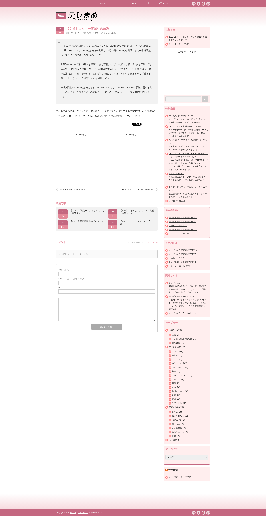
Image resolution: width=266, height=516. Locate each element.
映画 (174, 395)
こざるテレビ (83, 513)
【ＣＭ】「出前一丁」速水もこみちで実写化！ (87, 212)
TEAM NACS (178, 416)
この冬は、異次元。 (178, 225)
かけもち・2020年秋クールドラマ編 (185, 126)
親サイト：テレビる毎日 (180, 44)
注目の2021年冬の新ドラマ (181, 116)
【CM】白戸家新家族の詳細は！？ (86, 221)
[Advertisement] (82, 156)
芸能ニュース (178, 432)
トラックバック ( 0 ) (135, 242)
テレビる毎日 (175, 283)
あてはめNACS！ (176, 173)
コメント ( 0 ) (152, 242)
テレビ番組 (174, 347)
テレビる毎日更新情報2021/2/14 (183, 217)
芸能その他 (174, 407)
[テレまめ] (76, 20)
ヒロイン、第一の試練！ (180, 233)
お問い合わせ (163, 3)
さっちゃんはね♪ (110, 33)
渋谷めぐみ (177, 420)
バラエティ (177, 363)
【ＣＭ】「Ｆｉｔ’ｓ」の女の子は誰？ (136, 222)
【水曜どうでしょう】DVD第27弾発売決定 (137, 189)
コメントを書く (92, 33)
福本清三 (176, 424)
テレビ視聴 (177, 428)
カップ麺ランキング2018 (180, 477)
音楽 (174, 399)
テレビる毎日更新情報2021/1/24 (183, 229)
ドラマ (175, 351)
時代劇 (175, 355)
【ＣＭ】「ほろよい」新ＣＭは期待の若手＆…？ (137, 212)
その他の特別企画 (177, 201)
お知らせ (173, 330)
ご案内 (133, 3)
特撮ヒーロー (178, 391)
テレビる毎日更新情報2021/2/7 (182, 221)
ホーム (102, 3)
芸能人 (175, 412)
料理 (174, 383)
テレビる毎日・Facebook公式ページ (185, 313)
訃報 (174, 436)
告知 (174, 335)
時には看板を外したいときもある (72, 189)
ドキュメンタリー (180, 375)
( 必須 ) (63, 270)
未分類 (172, 440)
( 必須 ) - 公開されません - (72, 279)
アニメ (175, 359)
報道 (174, 371)
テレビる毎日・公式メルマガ (182, 296)
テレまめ (73, 513)
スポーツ (176, 379)
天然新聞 (173, 470)
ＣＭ (79, 33)
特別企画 (176, 343)
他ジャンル (177, 403)
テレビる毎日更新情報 (182, 339)
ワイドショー (178, 367)
